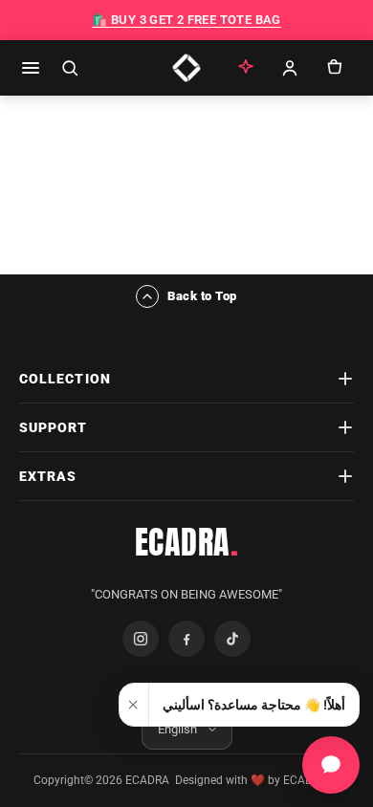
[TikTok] (232, 639)
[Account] (290, 68)
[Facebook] (186, 639)
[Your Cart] (334, 68)
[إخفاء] (134, 705)
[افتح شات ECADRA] (331, 765)
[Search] (70, 68)
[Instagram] (140, 639)
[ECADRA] (186, 68)
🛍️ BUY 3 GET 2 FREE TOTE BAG (186, 19)
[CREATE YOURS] (246, 68)
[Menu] (30, 68)
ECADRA (187, 542)
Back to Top (202, 296)
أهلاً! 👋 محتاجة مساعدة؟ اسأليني (254, 704)
